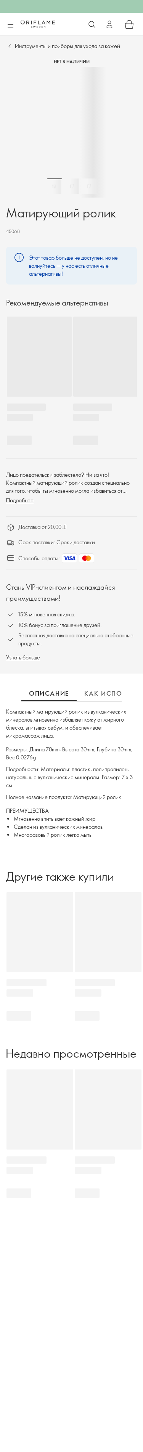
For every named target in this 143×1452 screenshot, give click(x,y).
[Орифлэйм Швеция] (38, 24)
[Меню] (10, 24)
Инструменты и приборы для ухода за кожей (67, 46)
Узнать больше (23, 657)
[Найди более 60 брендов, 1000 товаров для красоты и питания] (92, 24)
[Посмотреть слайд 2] (71, 186)
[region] (71, 132)
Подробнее (20, 500)
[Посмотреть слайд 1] (54, 186)
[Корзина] (129, 24)
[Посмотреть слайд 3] (88, 186)
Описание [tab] (49, 693)
